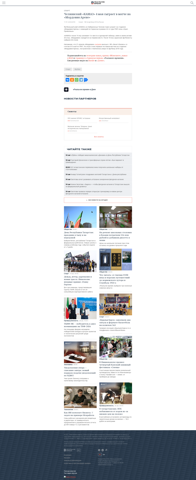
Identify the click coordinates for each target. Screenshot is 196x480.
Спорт (67, 11)
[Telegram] (81, 80)
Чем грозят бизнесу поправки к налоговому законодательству (80, 374)
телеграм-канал (93, 55)
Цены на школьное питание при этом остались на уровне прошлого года (115, 238)
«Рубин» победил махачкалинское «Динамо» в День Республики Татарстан (98, 155)
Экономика (68, 364)
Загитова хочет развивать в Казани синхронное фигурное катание (95, 179)
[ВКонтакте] (67, 80)
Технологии (68, 409)
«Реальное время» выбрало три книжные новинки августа (115, 281)
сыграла (98, 44)
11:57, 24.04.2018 (69, 22)
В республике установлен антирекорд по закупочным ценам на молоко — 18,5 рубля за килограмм (115, 414)
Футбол (77, 69)
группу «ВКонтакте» (111, 55)
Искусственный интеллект (109, 119)
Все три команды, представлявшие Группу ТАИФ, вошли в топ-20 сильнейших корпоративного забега (78, 284)
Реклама (67, 458)
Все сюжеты (99, 137)
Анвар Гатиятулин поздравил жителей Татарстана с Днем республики (96, 174)
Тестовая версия (70, 473)
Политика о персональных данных (77, 463)
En (104, 455)
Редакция (67, 455)
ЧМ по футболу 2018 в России (94, 22)
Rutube (91, 60)
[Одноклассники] (72, 80)
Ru (100, 454)
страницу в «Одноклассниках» (89, 58)
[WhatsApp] (76, 80)
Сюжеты (72, 111)
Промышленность (71, 321)
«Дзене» (100, 60)
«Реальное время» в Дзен (84, 89)
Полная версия (70, 471)
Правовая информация (72, 460)
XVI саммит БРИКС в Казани (79, 119)
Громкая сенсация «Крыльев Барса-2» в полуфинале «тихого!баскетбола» (115, 325)
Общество (68, 229)
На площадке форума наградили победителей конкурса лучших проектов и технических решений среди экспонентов (80, 329)
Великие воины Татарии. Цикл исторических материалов (80, 128)
